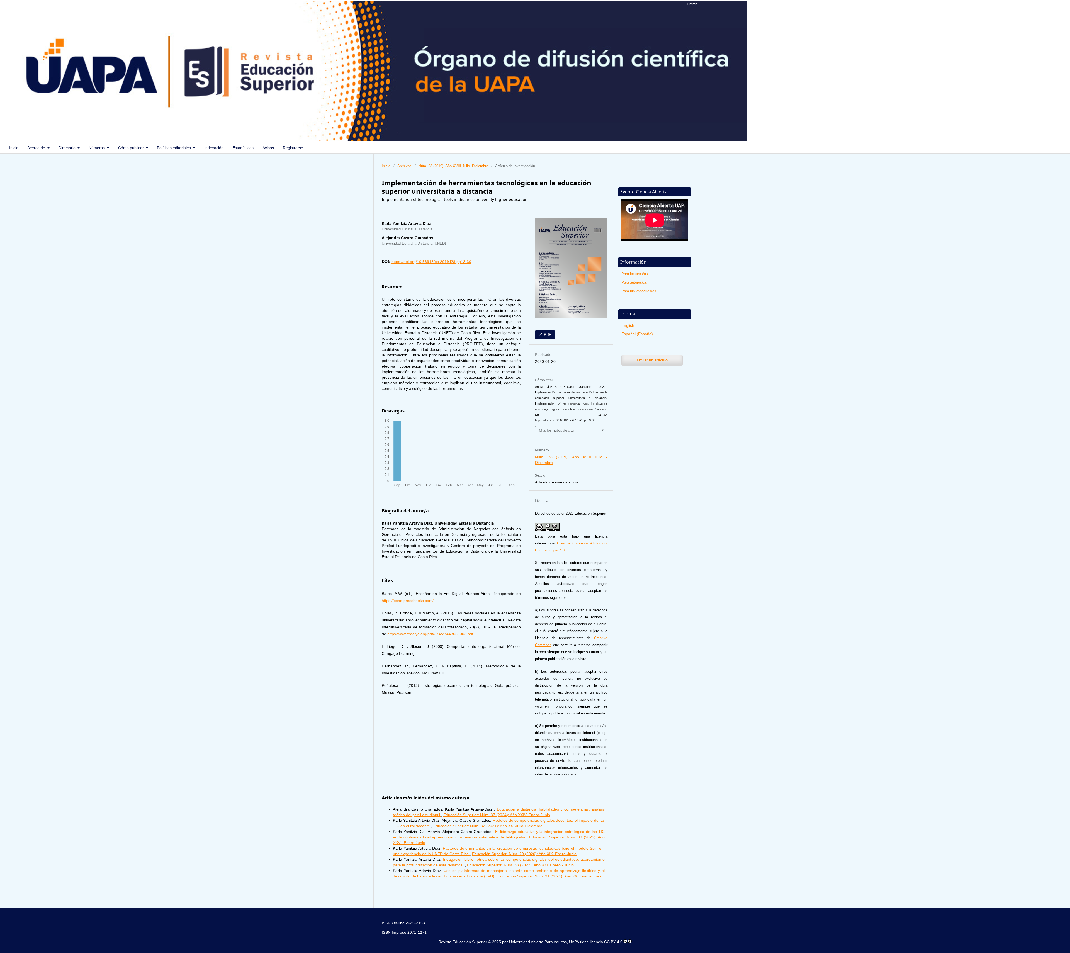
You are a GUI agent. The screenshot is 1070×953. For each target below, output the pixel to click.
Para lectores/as (634, 274)
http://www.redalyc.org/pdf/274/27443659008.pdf (430, 634)
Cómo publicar (131, 147)
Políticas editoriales (174, 147)
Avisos (268, 147)
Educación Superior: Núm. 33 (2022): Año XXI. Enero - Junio (520, 865)
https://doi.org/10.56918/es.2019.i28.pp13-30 (431, 261)
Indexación (213, 147)
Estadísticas (243, 147)
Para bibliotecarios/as (638, 291)
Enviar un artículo (652, 360)
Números (97, 147)
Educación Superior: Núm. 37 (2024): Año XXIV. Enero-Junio (496, 815)
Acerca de (36, 147)
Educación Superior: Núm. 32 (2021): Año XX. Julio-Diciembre (488, 826)
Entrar (692, 4)
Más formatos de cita (556, 430)
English (627, 325)
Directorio (68, 147)
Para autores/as (634, 282)
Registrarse (293, 147)
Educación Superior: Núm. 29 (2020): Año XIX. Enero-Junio (524, 854)
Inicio (13, 147)
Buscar (1054, 147)
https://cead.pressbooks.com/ (408, 600)
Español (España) (637, 334)
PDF (547, 334)
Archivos (404, 166)
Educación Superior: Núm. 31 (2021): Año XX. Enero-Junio (549, 876)
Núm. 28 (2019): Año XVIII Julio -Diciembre (453, 166)
